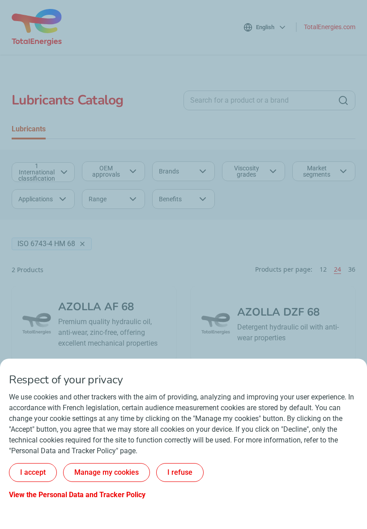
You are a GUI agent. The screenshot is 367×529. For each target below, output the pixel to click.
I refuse (179, 472)
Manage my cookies (106, 472)
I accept (33, 472)
